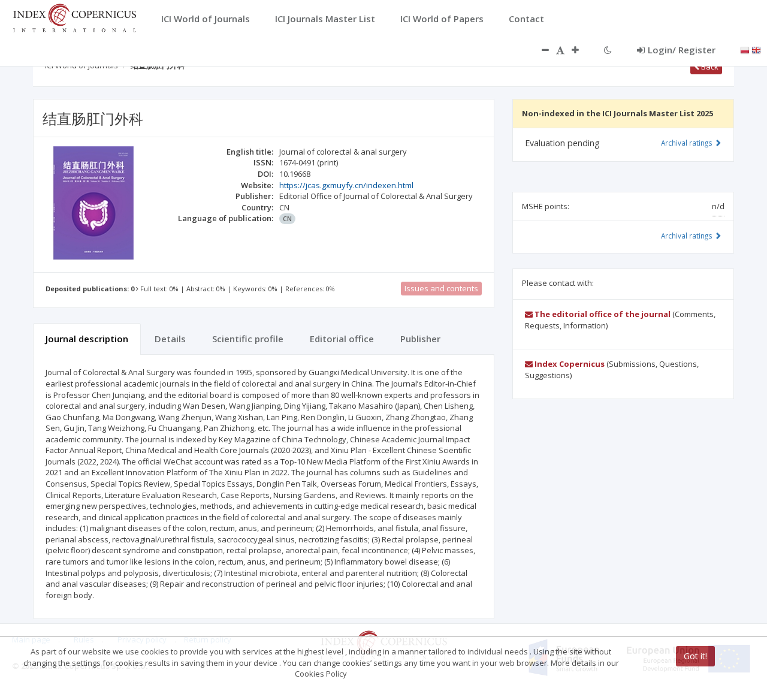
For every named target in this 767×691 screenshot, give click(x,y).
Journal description (87, 339)
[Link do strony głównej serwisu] (74, 16)
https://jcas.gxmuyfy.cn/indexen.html (346, 185)
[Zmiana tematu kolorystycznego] (607, 49)
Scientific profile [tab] (247, 339)
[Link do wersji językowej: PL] (745, 49)
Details (170, 339)
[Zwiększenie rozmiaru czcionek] (581, 49)
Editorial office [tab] (342, 339)
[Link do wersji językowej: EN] (756, 49)
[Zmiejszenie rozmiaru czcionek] (539, 49)
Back (708, 66)
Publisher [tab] (420, 339)
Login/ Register (681, 50)
